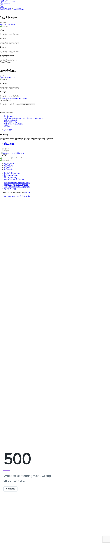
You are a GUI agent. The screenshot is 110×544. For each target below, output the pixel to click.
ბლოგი (7, 126)
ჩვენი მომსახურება (12, 173)
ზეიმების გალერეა (11, 188)
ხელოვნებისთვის (11, 122)
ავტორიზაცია (19, 9)
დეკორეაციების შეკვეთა (14, 179)
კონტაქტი (8, 129)
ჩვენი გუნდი (9, 165)
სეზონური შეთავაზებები (14, 124)
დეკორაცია (27, 118)
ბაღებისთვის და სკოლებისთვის (17, 183)
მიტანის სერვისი (11, 175)
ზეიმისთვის (8, 116)
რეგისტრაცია (5, 9)
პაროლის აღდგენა (17, 153)
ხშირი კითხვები (10, 177)
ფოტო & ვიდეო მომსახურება (16, 185)
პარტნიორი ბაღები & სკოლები (17, 187)
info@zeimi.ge (5, 3)
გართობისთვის (10, 120)
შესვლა (5, 155)
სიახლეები (8, 169)
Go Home (10, 489)
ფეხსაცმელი (38, 118)
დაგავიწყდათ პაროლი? (17, 98)
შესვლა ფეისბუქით (7, 24)
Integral (27, 192)
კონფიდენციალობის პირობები (17, 196)
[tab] (57, 143)
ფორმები (8, 118)
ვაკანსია (7, 167)
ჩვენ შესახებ (9, 163)
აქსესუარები (17, 118)
